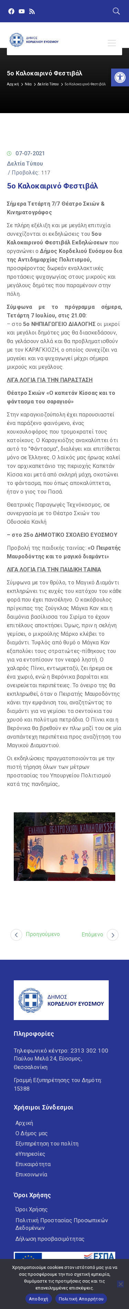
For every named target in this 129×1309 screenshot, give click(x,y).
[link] (120, 77)
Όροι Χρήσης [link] (31, 1209)
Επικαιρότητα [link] (33, 1164)
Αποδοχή (39, 1298)
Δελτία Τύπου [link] (47, 84)
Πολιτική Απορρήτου (81, 1298)
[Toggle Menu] (113, 43)
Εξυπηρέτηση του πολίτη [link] (46, 1143)
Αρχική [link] (13, 84)
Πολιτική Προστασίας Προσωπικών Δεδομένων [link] (61, 1224)
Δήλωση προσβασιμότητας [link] (50, 1239)
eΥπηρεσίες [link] (30, 1154)
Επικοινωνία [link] (31, 1174)
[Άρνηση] (120, 1284)
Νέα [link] (28, 84)
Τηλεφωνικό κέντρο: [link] (61, 1050)
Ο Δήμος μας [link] (31, 1133)
